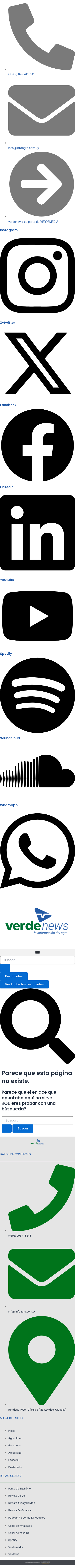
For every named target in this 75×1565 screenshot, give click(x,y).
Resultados (14, 976)
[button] (37, 952)
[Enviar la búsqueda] (7, 1128)
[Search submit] (5, 968)
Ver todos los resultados (24, 984)
